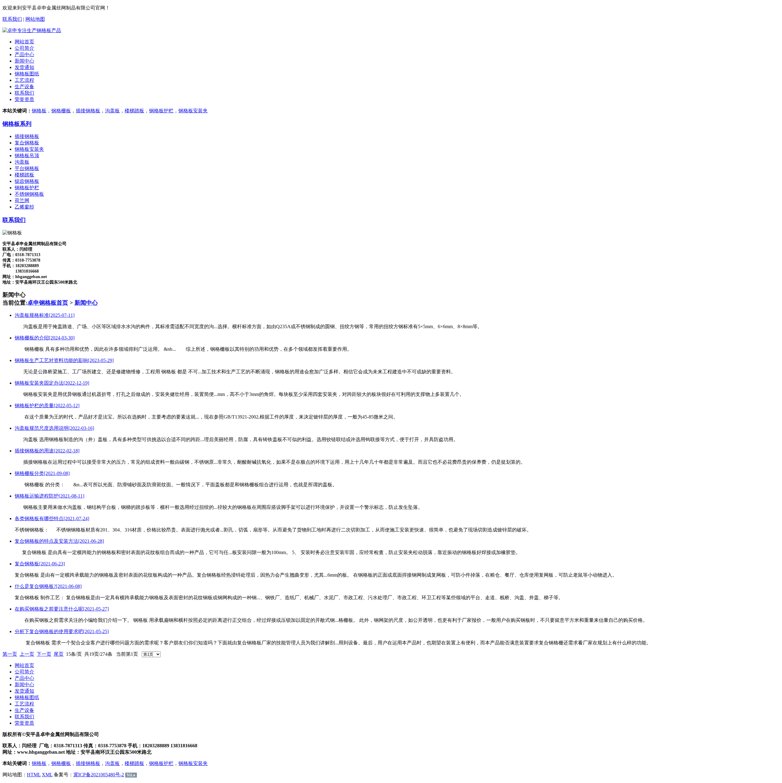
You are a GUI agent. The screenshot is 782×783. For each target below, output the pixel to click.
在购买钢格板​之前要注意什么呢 (62, 608)
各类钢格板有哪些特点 (52, 518)
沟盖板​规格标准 (45, 315)
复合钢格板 (27, 142)
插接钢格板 (88, 110)
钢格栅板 (61, 110)
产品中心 (24, 54)
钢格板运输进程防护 (49, 495)
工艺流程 (24, 80)
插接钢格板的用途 (47, 450)
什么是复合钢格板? (48, 586)
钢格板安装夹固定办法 (52, 383)
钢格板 (39, 110)
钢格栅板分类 (42, 473)
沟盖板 (112, 110)
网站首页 (24, 41)
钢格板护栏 (161, 110)
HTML (34, 774)
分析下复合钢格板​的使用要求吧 (62, 631)
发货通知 (24, 67)
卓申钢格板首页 (47, 302)
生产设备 (24, 86)
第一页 (9, 654)
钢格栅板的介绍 (45, 337)
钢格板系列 (16, 124)
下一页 (44, 654)
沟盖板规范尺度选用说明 (54, 428)
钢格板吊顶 (27, 155)
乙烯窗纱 (24, 206)
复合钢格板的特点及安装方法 (59, 541)
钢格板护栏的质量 (47, 405)
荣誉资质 (24, 99)
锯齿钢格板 (27, 181)
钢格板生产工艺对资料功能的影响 (64, 360)
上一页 (27, 654)
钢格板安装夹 (193, 110)
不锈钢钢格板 (29, 194)
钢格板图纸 (27, 73)
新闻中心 (24, 60)
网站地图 (35, 19)
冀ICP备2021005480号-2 (98, 774)
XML (47, 774)
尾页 (59, 654)
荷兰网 (22, 200)
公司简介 (24, 48)
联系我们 (12, 19)
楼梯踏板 (134, 110)
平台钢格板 (27, 168)
